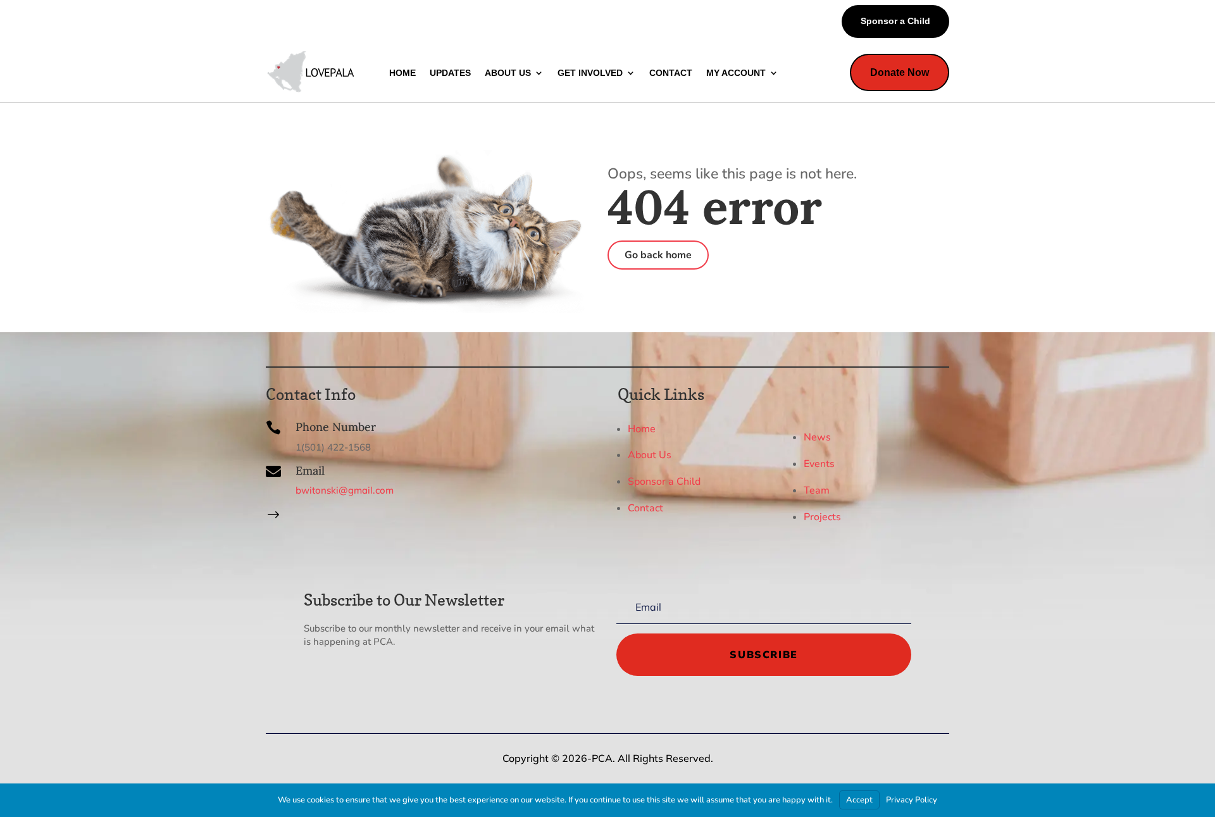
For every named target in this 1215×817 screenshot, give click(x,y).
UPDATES (450, 73)
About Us (649, 455)
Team (817, 490)
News (817, 437)
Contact (645, 508)
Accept (859, 800)
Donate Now (899, 72)
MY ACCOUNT (736, 73)
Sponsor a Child (895, 21)
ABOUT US (508, 73)
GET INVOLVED (590, 73)
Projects (822, 517)
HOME (402, 73)
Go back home (658, 255)
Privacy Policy (911, 800)
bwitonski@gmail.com (345, 490)
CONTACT (670, 73)
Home (642, 428)
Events (819, 464)
